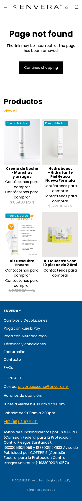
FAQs (8, 367)
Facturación (14, 351)
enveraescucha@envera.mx (43, 386)
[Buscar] (15, 7)
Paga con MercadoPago (25, 336)
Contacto (12, 359)
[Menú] (5, 7)
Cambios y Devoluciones (25, 320)
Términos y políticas (41, 490)
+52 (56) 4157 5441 (21, 421)
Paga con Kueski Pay (22, 328)
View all (10, 111)
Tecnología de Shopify (54, 480)
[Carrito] (77, 7)
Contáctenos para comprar (21, 184)
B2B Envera (30, 480)
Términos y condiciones (25, 343)
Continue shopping (41, 67)
